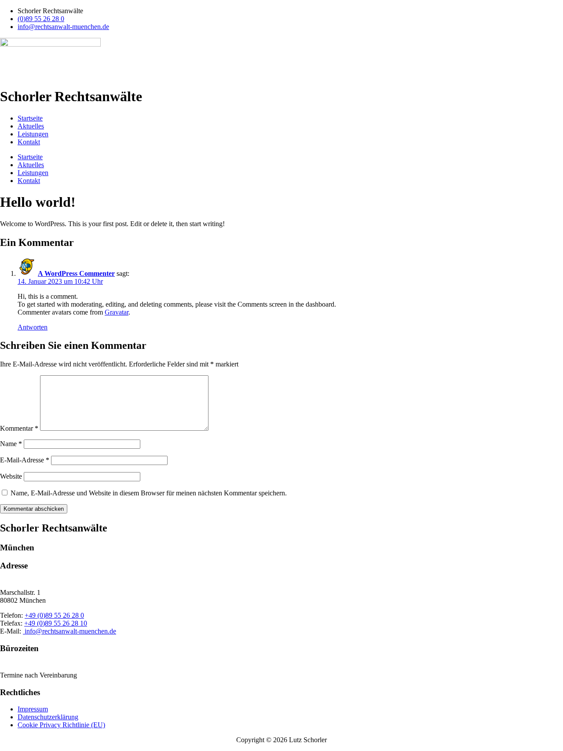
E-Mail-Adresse (24, 460)
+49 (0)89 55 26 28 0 (54, 615)
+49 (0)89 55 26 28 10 (55, 623)
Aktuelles (31, 126)
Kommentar (19, 428)
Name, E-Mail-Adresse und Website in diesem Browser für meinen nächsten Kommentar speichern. (149, 493)
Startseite (30, 118)
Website (11, 476)
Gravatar (116, 312)
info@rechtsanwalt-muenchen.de (69, 631)
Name (11, 443)
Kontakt (29, 142)
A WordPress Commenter (76, 273)
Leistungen (33, 134)
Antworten (33, 327)
